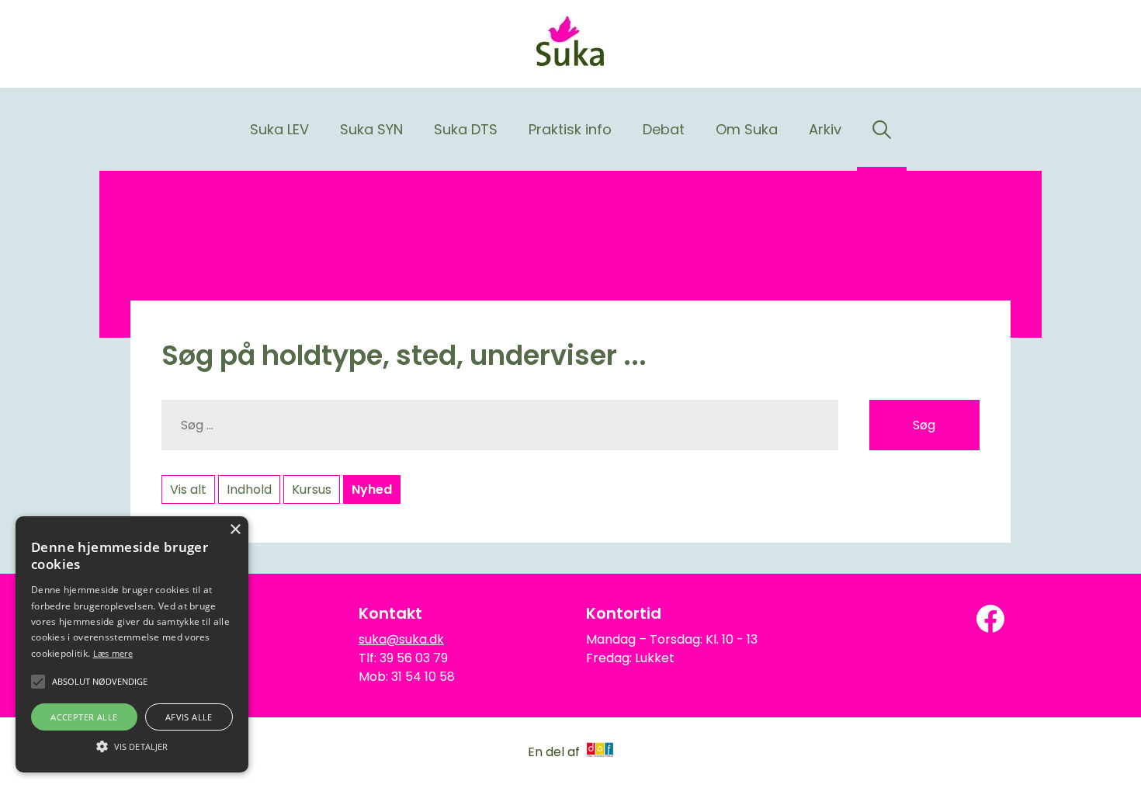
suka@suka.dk (401, 639)
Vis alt (188, 489)
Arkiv (825, 129)
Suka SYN (371, 129)
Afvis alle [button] (189, 717)
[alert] (132, 644)
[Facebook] (990, 619)
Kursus (311, 489)
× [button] (235, 530)
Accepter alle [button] (83, 717)
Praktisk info (570, 129)
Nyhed (372, 489)
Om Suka (747, 129)
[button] (132, 745)
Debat (664, 129)
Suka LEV (279, 129)
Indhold (249, 489)
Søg (924, 425)
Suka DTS (466, 129)
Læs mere (113, 653)
